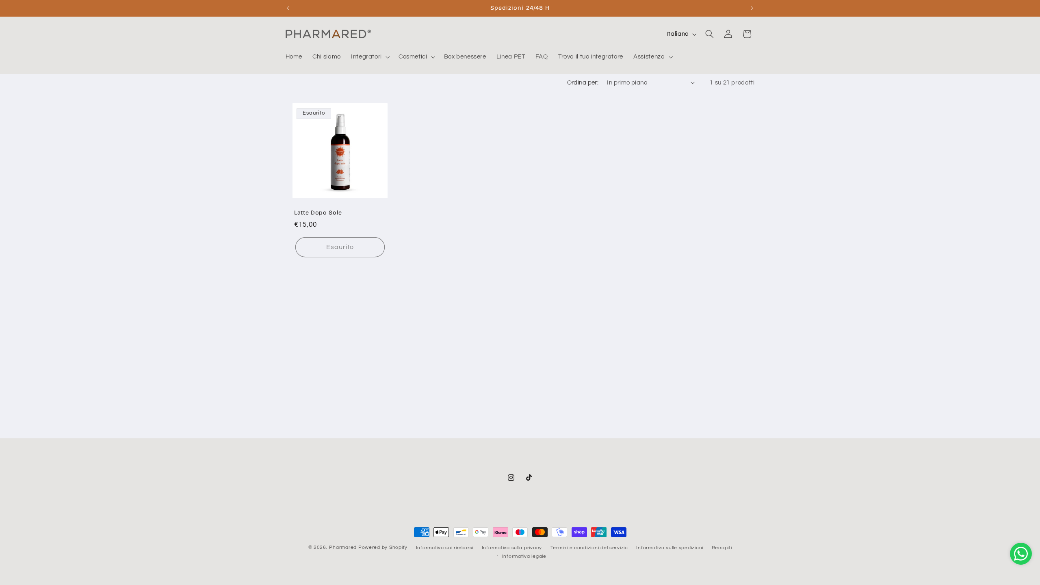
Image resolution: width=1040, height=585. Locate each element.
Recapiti (722, 548)
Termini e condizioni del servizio (589, 548)
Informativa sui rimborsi (445, 548)
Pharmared (343, 547)
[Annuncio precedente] (288, 8)
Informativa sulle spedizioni (669, 548)
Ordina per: (583, 83)
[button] (369, 57)
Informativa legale (524, 556)
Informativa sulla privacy (512, 548)
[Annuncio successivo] (752, 8)
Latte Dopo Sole (318, 213)
